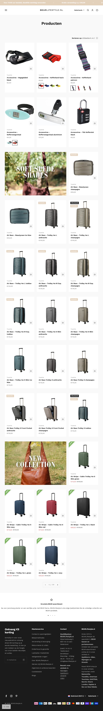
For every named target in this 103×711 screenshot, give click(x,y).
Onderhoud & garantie (40, 649)
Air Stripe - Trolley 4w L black (83, 525)
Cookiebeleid (37, 672)
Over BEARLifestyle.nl (40, 660)
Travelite (9, 75)
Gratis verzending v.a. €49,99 (66, 3)
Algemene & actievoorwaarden (43, 668)
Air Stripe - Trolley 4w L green (19, 573)
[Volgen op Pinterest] (16, 696)
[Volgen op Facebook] (6, 696)
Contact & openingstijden (41, 634)
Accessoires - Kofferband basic (51, 78)
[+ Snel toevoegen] (31, 68)
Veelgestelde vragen (39, 657)
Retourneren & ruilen (40, 645)
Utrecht (63, 676)
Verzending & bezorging (41, 642)
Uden (62, 678)
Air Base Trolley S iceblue (81, 428)
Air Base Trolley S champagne (82, 380)
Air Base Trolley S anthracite (50, 380)
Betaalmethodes (38, 638)
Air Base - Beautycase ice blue (19, 235)
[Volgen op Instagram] (11, 696)
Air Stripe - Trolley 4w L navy (50, 573)
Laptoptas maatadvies (40, 653)
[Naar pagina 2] (57, 584)
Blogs (34, 675)
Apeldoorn (64, 673)
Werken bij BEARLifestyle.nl (42, 664)
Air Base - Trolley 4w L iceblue (19, 283)
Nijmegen (64, 671)
